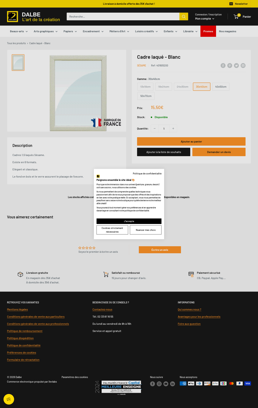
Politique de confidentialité (147, 173)
